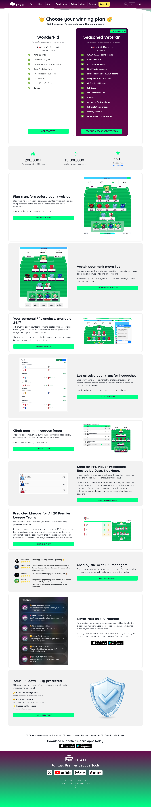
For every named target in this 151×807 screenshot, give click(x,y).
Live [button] (40, 4)
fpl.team (83, 781)
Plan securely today (44, 715)
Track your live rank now (107, 288)
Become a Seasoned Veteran (102, 131)
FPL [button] (131, 4)
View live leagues (43, 449)
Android (116, 165)
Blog (88, 783)
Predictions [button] (61, 4)
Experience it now (44, 544)
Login (139, 4)
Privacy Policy (66, 783)
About (83, 4)
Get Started (48, 131)
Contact (92, 4)
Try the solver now (107, 397)
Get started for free (107, 578)
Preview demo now (43, 218)
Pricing (74, 4)
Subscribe (104, 4)
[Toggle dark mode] (126, 4)
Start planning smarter (107, 500)
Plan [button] (32, 4)
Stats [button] (49, 4)
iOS (121, 165)
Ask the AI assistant (43, 346)
